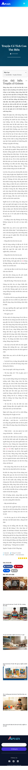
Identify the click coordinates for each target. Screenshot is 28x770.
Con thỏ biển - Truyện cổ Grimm (13, 75)
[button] (24, 3)
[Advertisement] (14, 21)
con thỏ (8, 449)
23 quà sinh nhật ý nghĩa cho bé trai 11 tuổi (13, 634)
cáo (23, 261)
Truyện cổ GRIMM (9, 554)
